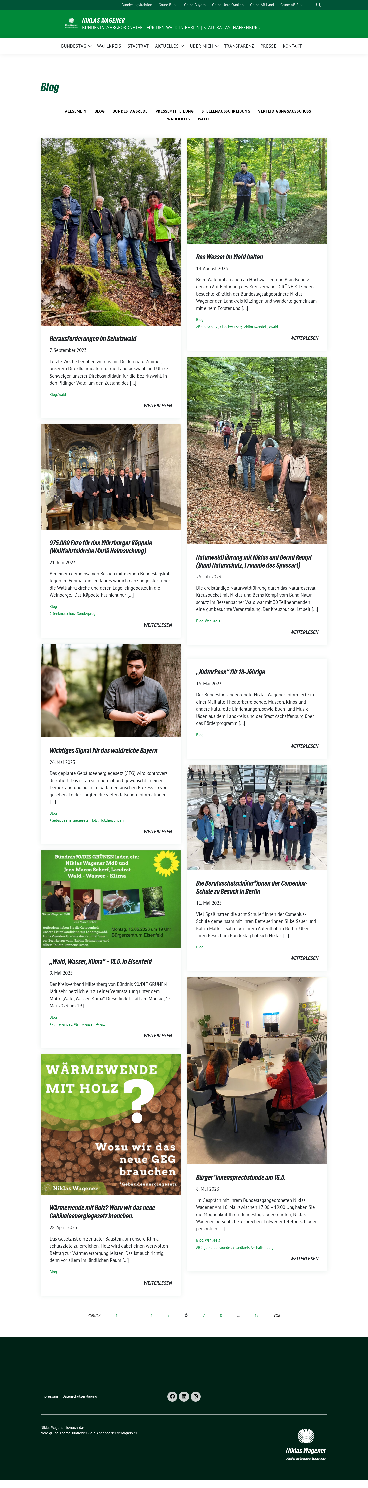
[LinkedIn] (184, 1397)
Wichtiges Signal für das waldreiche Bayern (104, 750)
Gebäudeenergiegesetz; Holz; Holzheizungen (88, 820)
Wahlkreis (178, 118)
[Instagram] (196, 1397)
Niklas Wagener (103, 20)
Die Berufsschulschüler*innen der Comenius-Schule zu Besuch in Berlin (251, 887)
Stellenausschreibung (226, 111)
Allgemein (76, 111)
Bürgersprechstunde (214, 1247)
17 (257, 1315)
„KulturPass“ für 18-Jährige (230, 672)
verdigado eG (127, 1433)
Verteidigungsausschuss (284, 111)
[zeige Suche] (318, 5)
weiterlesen (158, 406)
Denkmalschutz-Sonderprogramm (78, 613)
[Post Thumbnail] (111, 231)
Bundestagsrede (130, 111)
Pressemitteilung (175, 111)
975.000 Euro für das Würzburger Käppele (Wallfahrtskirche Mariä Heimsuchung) (101, 547)
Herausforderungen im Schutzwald (93, 339)
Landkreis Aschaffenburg (254, 1247)
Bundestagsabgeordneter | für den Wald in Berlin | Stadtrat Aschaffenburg (171, 27)
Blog (100, 111)
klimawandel (256, 326)
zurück (94, 1315)
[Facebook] (172, 1397)
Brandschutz (208, 326)
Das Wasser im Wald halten (229, 257)
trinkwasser (85, 1024)
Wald (203, 118)
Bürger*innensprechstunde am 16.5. (241, 1177)
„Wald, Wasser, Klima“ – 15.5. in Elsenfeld (101, 961)
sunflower (79, 1433)
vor (277, 1315)
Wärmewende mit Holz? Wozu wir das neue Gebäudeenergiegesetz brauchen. (102, 1212)
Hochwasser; (232, 326)
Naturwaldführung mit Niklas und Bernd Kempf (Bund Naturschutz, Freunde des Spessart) (254, 561)
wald (274, 326)
